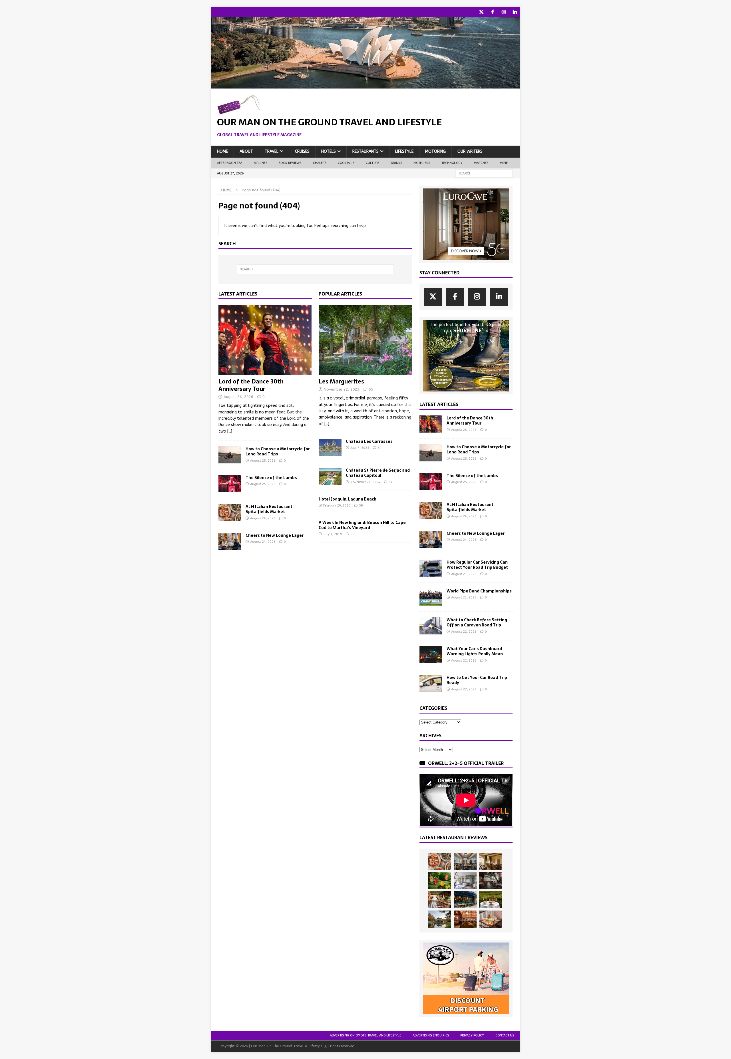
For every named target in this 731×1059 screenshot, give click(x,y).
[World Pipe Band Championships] (430, 597)
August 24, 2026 (263, 518)
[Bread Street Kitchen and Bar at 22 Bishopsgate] (490, 880)
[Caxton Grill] (465, 861)
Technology (452, 163)
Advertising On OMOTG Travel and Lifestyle (365, 1035)
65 (371, 389)
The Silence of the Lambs (271, 478)
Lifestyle (404, 151)
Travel (271, 151)
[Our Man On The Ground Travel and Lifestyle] (365, 85)
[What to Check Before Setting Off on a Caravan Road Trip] (430, 625)
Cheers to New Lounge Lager (275, 535)
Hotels (328, 151)
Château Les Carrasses (369, 441)
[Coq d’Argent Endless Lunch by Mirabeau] (490, 899)
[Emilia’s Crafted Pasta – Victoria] (490, 919)
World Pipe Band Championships (479, 591)
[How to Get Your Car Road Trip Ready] (430, 683)
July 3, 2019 (332, 534)
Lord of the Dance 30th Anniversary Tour (251, 385)
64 (379, 448)
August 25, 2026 (263, 461)
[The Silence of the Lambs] (229, 483)
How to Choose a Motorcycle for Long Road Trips (278, 451)
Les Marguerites (341, 381)
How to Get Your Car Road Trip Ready (477, 680)
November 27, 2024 (365, 482)
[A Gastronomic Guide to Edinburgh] (439, 919)
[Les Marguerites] (365, 340)
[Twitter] (481, 12)
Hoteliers (421, 163)
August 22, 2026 (464, 632)
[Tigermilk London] (465, 919)
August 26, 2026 (238, 397)
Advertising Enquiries (431, 1035)
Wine (504, 163)
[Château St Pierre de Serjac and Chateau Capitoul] (330, 476)
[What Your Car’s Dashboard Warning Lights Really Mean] (430, 654)
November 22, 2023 (342, 389)
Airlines (261, 163)
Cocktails (346, 163)
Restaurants (365, 151)
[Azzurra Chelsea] (465, 899)
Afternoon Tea (229, 163)
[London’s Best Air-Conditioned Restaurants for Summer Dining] (465, 880)
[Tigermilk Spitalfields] (439, 899)
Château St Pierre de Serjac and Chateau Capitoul (378, 473)
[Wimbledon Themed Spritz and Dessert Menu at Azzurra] (439, 880)
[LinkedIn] (515, 12)
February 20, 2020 (337, 505)
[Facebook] (492, 12)
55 (352, 534)
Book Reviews (290, 163)
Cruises (302, 151)
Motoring (435, 151)
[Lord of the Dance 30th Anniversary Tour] (265, 340)
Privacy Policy (472, 1035)
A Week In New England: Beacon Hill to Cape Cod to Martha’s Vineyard (362, 525)
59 (361, 505)
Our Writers (470, 151)
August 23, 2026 (464, 574)
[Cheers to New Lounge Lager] (229, 541)
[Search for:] (484, 173)
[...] (229, 431)
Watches (481, 163)
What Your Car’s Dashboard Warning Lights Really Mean (475, 651)
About (246, 151)
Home (222, 151)
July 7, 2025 (359, 448)
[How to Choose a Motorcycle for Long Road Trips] (229, 454)
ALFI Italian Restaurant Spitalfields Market (269, 509)
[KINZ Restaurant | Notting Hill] (490, 861)
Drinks (396, 163)
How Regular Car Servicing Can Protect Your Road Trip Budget (477, 564)
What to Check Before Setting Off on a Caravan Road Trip (477, 622)
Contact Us (504, 1035)
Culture (372, 163)
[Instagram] (504, 12)
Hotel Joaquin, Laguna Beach (347, 499)
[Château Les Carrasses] (330, 447)
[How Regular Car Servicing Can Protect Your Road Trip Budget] (430, 568)
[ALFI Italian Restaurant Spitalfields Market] (229, 512)
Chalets (319, 163)
